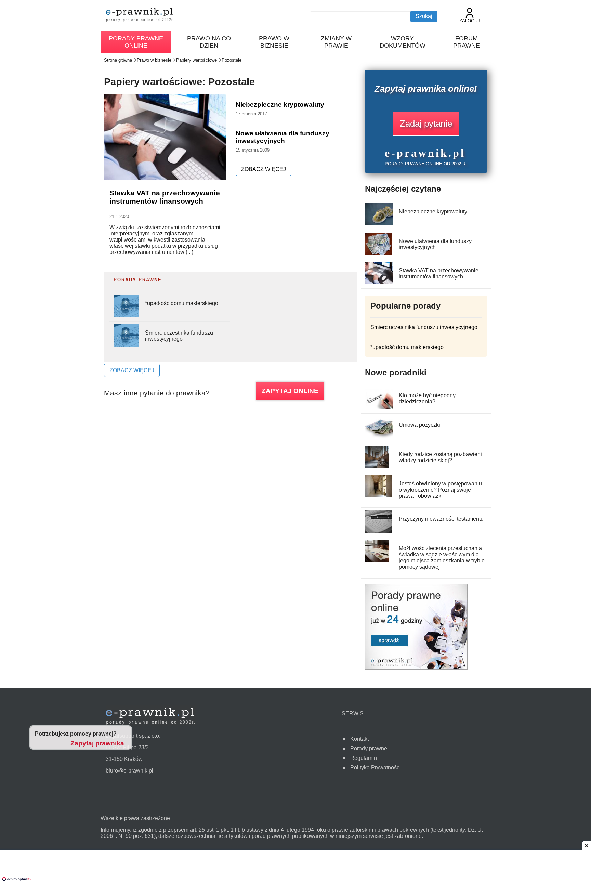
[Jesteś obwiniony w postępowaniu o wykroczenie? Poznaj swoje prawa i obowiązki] (378, 495)
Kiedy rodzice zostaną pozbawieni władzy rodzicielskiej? (440, 457)
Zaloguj (469, 20)
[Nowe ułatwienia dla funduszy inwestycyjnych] (378, 253)
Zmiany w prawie (336, 42)
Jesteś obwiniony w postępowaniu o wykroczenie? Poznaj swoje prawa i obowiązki (440, 490)
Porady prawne (368, 748)
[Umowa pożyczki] (379, 437)
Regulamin (363, 758)
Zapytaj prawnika (97, 743)
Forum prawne (466, 42)
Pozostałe (231, 60)
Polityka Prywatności (375, 767)
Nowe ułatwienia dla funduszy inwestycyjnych (282, 137)
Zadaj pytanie (426, 123)
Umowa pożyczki (419, 425)
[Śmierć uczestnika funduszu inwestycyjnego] (126, 345)
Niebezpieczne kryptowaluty (280, 104)
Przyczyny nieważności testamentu (441, 519)
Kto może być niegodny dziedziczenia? (427, 398)
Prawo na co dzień (209, 42)
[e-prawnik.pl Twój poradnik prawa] (140, 15)
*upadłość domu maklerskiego (181, 303)
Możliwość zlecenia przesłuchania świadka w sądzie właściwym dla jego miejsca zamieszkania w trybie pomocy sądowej (442, 557)
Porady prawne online (136, 42)
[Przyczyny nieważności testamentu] (378, 531)
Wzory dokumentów (402, 42)
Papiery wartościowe (196, 60)
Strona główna (118, 60)
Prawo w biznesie (274, 42)
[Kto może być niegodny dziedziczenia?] (380, 407)
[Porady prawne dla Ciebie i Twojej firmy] (416, 668)
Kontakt (359, 739)
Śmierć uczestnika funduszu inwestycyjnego (179, 336)
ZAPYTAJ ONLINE (290, 390)
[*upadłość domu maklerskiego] (126, 315)
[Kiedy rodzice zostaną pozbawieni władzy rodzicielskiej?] (377, 466)
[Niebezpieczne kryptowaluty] (385, 223)
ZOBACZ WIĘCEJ (263, 169)
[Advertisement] (295, 866)
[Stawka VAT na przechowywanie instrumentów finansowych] (384, 282)
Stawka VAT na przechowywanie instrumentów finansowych (164, 197)
